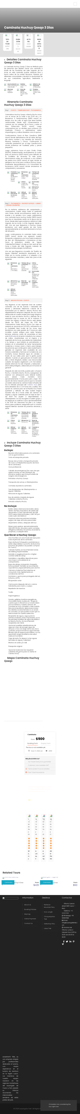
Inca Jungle (48, 912)
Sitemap (27, 914)
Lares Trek (47, 928)
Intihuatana (14, 336)
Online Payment (30, 919)
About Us (27, 905)
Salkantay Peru (49, 924)
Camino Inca (32, 385)
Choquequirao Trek (49, 917)
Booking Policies (30, 909)
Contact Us (28, 923)
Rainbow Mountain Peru (49, 906)
